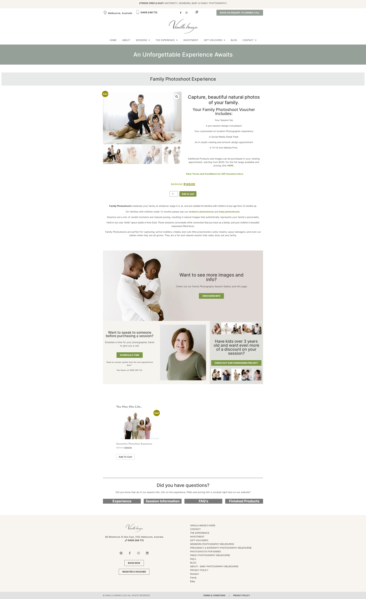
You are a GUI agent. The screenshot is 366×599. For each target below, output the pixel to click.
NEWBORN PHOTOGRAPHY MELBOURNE (212, 544)
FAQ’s (193, 559)
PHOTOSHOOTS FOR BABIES (205, 551)
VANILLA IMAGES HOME (202, 525)
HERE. (230, 165)
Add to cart (188, 193)
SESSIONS (141, 40)
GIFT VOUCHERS (213, 40)
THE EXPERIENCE (165, 40)
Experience (122, 501)
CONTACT (248, 40)
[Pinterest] (121, 553)
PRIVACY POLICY (199, 570)
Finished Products (244, 501)
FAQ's (203, 501)
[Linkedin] (147, 553)
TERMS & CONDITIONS (214, 595)
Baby (192, 581)
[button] (176, 96)
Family (193, 577)
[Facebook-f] (181, 13)
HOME (113, 40)
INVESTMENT (190, 40)
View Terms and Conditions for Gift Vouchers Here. (215, 173)
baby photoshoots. (229, 211)
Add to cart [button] (125, 456)
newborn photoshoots (201, 211)
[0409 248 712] (138, 12)
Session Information (163, 501)
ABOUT (126, 40)
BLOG (234, 40)
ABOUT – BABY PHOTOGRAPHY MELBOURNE (214, 566)
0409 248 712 (149, 12)
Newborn (194, 574)
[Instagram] (186, 13)
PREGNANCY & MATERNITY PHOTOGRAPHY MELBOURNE (221, 548)
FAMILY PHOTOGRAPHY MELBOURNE (210, 555)
